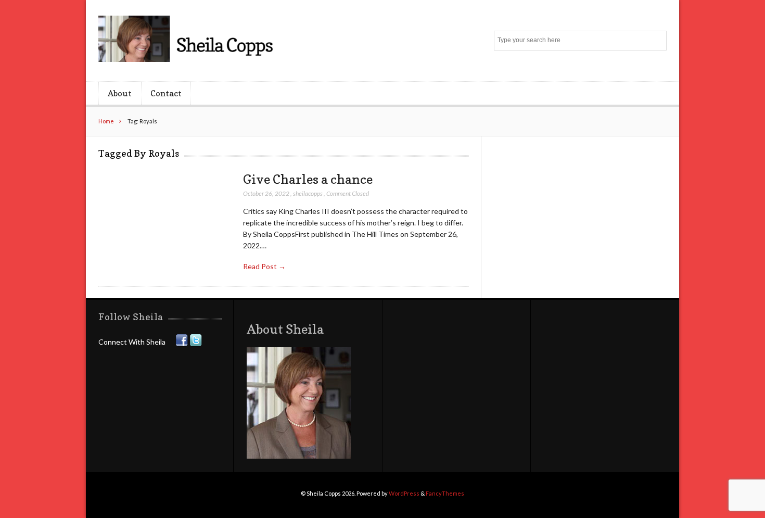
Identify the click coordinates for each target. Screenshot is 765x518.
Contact (166, 93)
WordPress (404, 493)
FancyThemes (445, 493)
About (120, 93)
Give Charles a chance (308, 179)
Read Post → (264, 266)
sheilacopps (308, 193)
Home (106, 121)
